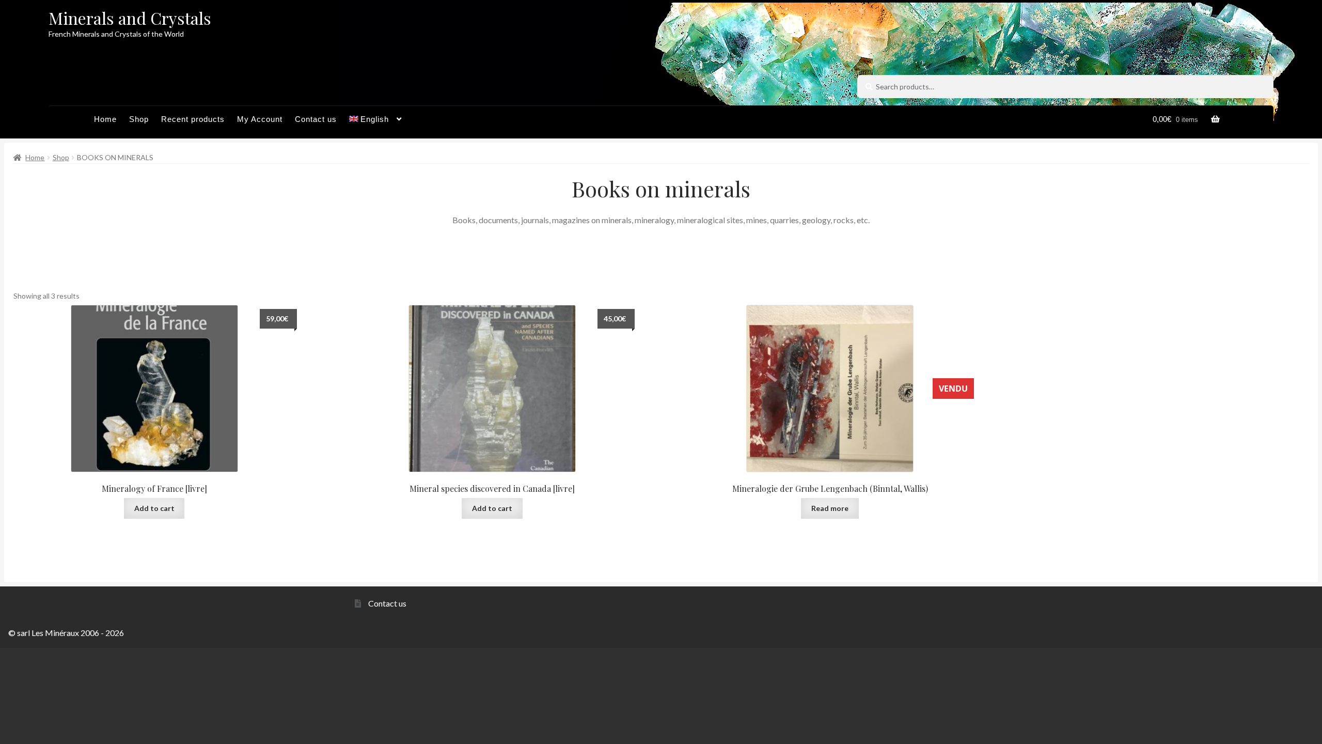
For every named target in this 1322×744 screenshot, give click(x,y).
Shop (139, 119)
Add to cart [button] (154, 508)
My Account (259, 119)
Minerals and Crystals (130, 18)
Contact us (316, 119)
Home (105, 119)
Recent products (193, 119)
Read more (829, 508)
